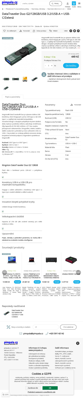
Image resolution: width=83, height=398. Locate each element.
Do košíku (71, 65)
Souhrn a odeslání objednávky (39, 365)
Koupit (17, 282)
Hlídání (55, 31)
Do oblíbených (11, 31)
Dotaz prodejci (41, 31)
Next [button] (78, 272)
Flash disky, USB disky (38, 9)
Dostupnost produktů (36, 358)
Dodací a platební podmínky (38, 368)
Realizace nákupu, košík (37, 361)
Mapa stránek (44, 395)
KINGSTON (54, 26)
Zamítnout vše (33, 388)
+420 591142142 (56, 333)
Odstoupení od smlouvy (37, 354)
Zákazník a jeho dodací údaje (38, 363)
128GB (69, 9)
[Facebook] (77, 343)
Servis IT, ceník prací (62, 356)
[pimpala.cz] (2, 9)
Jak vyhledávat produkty (37, 356)
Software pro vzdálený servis (65, 368)
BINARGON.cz (33, 395)
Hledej (56, 3)
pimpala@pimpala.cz (33, 333)
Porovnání (26, 31)
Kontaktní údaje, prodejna (64, 351)
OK (50, 388)
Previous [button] (4, 272)
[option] (12, 274)
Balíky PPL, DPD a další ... (63, 354)
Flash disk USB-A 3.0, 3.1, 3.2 (56, 9)
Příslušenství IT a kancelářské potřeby (17, 9)
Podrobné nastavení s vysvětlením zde (41, 392)
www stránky (23, 395)
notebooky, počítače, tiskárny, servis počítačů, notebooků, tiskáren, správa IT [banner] (11, 3)
